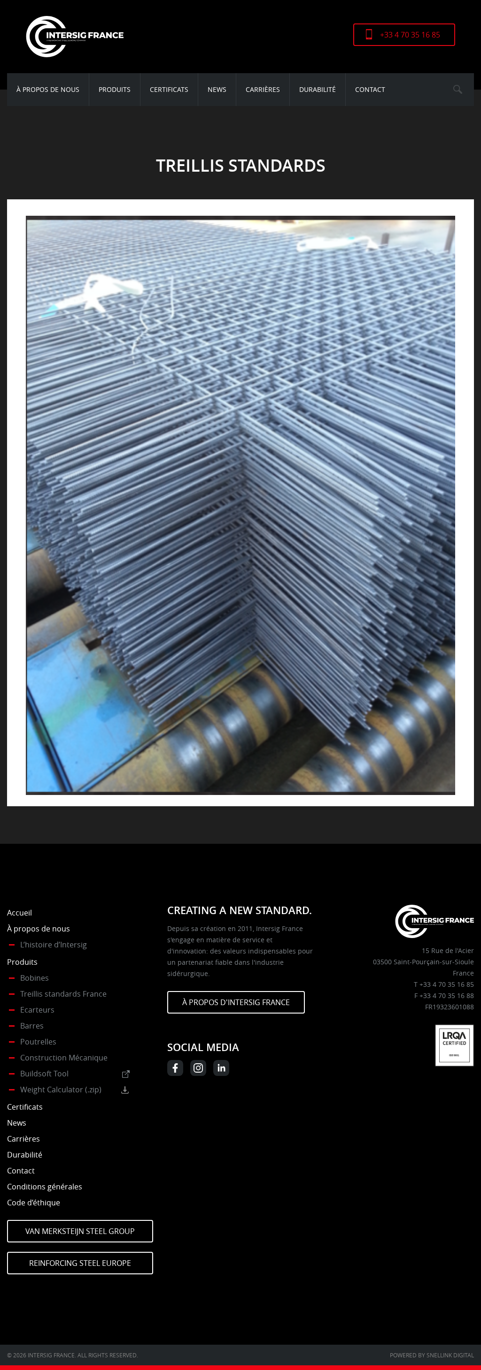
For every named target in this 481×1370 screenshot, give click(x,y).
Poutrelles (38, 1042)
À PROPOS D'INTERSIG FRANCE (236, 1002)
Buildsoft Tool (44, 1073)
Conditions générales (44, 1186)
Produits (115, 89)
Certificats (169, 89)
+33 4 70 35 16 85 (410, 35)
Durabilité (317, 89)
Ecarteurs (37, 1010)
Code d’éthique (33, 1202)
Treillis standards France (63, 994)
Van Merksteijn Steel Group (80, 1231)
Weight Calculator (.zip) (60, 1089)
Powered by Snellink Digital (432, 1355)
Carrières (263, 89)
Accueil (19, 913)
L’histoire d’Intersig (53, 944)
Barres (32, 1026)
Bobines (34, 978)
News (217, 89)
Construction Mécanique (64, 1057)
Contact (370, 89)
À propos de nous (47, 89)
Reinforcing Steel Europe (80, 1263)
